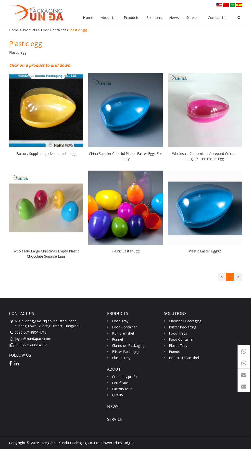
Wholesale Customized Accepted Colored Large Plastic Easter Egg (205, 156)
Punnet (117, 339)
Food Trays (178, 333)
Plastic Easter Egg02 (205, 251)
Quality (117, 395)
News (174, 17)
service (114, 419)
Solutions (154, 17)
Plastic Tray (121, 357)
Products (131, 17)
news (112, 406)
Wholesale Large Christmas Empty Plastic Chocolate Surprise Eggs (46, 253)
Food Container (53, 30)
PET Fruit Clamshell (184, 357)
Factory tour (122, 389)
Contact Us (217, 17)
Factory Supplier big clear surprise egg (46, 153)
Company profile (125, 376)
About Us (108, 17)
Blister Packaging (125, 351)
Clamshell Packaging (128, 345)
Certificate (120, 382)
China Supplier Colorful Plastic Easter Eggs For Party (125, 156)
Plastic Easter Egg (125, 251)
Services (193, 17)
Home (88, 17)
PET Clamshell (123, 333)
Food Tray (120, 321)
